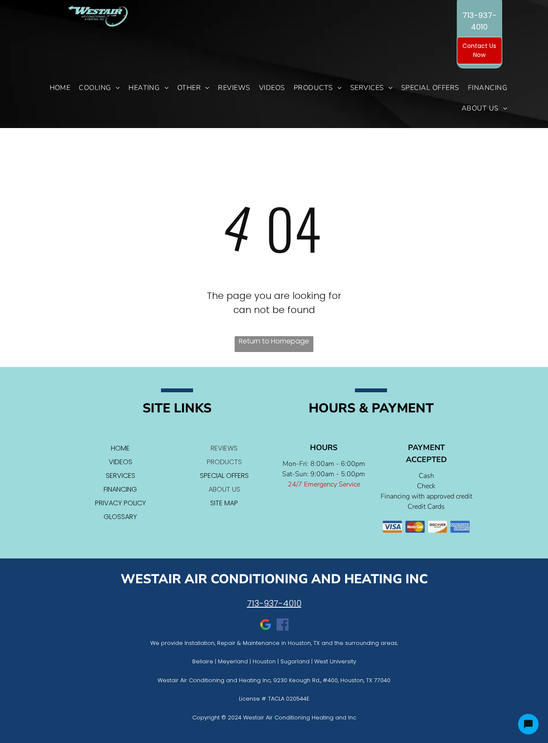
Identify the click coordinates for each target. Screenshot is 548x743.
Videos (120, 462)
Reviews (224, 448)
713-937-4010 (274, 603)
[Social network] (282, 626)
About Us (224, 489)
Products (224, 462)
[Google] (265, 626)
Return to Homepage (274, 341)
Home (120, 448)
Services (120, 475)
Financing (120, 489)
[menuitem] (60, 88)
